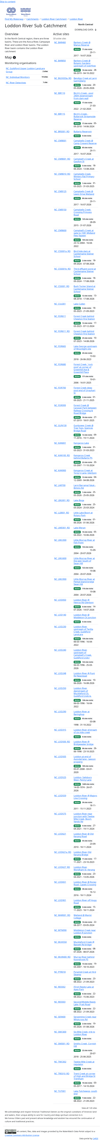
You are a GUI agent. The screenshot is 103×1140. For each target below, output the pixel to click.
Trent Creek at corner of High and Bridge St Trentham (84, 1076)
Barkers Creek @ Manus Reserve (82, 43)
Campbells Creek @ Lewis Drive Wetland (84, 192)
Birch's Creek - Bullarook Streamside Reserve (84, 116)
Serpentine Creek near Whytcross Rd (85, 1018)
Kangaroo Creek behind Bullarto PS (83, 456)
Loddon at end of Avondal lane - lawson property (85, 759)
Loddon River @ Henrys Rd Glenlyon (84, 601)
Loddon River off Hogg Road (85, 901)
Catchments (32, 19)
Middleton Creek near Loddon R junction (85, 931)
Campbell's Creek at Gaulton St (84, 160)
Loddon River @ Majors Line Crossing (85, 797)
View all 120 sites (89, 1108)
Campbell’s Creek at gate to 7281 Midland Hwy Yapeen (84, 233)
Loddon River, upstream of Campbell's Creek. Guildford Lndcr (83, 654)
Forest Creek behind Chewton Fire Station (84, 317)
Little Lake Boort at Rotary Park (83, 514)
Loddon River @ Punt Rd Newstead (84, 674)
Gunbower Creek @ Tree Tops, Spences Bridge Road (83, 428)
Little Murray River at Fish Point (84, 541)
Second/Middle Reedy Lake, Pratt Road (85, 1003)
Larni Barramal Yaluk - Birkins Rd (85, 486)
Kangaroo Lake (81, 443)
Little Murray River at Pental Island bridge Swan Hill (84, 582)
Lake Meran (80, 527)
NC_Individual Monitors (18, 77)
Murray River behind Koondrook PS (84, 958)
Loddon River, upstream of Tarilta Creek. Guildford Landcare (83, 630)
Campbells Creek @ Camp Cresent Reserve (85, 142)
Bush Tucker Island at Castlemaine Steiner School (84, 289)
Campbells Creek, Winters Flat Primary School (84, 176)
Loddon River (76, 19)
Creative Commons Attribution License (22, 1135)
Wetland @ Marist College (83, 916)
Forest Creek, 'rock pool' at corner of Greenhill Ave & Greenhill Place (83, 368)
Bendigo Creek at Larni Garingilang (85, 79)
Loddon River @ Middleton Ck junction (85, 616)
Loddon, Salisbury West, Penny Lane (83, 778)
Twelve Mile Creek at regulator (84, 1063)
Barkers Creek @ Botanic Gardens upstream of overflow (85, 63)
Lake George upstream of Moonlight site (85, 347)
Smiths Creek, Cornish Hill (85, 1045)
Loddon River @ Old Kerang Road (84, 835)
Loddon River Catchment (54, 19)
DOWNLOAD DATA (85, 29)
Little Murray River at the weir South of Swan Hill (84, 561)
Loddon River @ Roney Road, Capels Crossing (85, 883)
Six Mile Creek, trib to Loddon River (84, 1033)
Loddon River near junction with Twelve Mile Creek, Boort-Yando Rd (84, 817)
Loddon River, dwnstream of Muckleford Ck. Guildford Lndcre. (82, 692)
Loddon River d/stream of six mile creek (85, 731)
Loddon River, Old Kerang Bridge (82, 853)
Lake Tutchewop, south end (85, 1092)
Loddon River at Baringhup (82, 713)
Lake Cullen (79, 303)
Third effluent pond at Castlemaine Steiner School (85, 271)
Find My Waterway (14, 19)
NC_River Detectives (16, 82)
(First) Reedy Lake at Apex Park (84, 988)
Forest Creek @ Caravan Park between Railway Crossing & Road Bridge (85, 409)
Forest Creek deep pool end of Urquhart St (84, 390)
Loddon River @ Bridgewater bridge (83, 743)
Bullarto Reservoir (83, 131)
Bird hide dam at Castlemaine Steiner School (84, 254)
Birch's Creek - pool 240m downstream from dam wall (83, 96)
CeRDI (95, 1138)
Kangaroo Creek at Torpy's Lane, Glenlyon (85, 471)
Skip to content (7, 1)
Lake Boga (79, 500)
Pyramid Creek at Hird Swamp (85, 973)
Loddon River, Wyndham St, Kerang (84, 868)
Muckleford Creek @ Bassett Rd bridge (84, 943)
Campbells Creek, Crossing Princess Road (83, 212)
